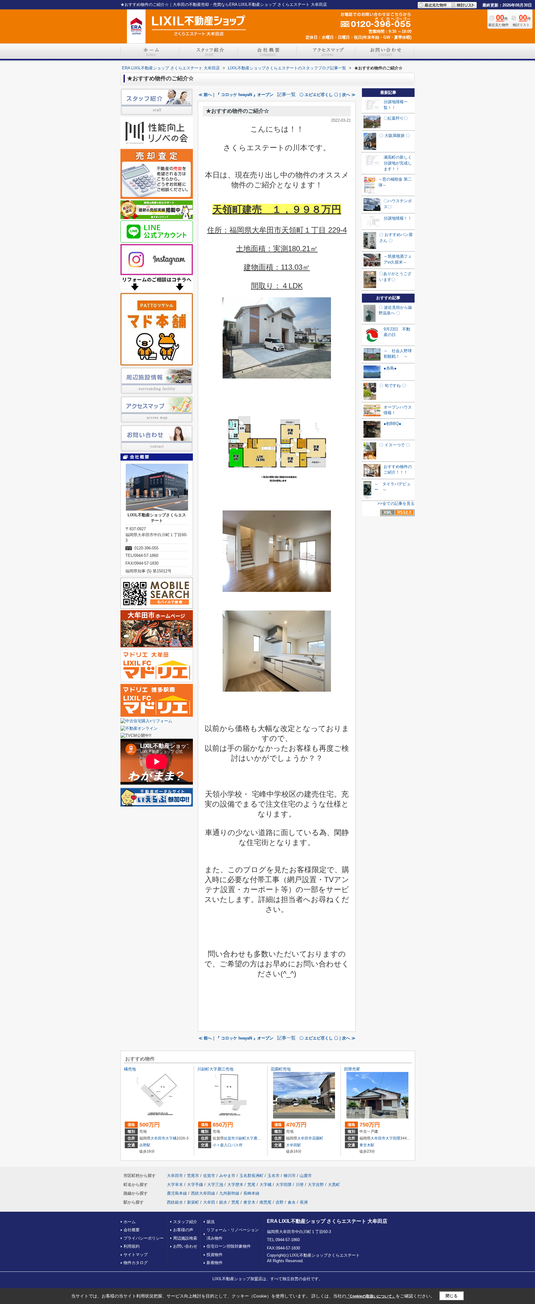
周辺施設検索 (185, 1238)
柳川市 (290, 1175)
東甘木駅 (366, 1145)
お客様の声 (183, 1229)
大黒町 (334, 1184)
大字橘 (170, 1138)
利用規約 (132, 1246)
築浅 (211, 1221)
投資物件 (215, 1254)
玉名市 (274, 1175)
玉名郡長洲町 (251, 1175)
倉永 (292, 1202)
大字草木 (175, 1184)
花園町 (317, 1138)
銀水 (223, 1202)
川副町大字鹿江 (248, 1138)
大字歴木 (235, 1184)
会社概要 (132, 1229)
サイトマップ (136, 1254)
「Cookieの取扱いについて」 (371, 1296)
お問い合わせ (185, 1246)
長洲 (304, 1202)
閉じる (452, 1295)
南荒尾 (265, 1202)
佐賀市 (229, 1138)
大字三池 (215, 1184)
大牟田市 (157, 1138)
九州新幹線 (229, 1193)
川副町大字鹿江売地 (215, 1069)
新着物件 (215, 1262)
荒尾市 (193, 1175)
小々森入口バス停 (227, 1145)
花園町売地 (281, 1069)
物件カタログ (136, 1262)
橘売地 (130, 1069)
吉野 (280, 1202)
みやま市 (227, 1175)
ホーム (130, 1221)
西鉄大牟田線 (203, 1193)
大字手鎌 (195, 1184)
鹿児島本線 (177, 1193)
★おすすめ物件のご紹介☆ (237, 111)
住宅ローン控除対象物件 (229, 1246)
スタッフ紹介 (185, 1221)
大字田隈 (392, 1138)
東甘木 (249, 1202)
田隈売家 (352, 1069)
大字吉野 (316, 1184)
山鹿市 (306, 1175)
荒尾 (251, 1184)
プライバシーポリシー (144, 1238)
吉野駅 (144, 1145)
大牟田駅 (293, 1145)
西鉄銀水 (175, 1202)
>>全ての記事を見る (396, 503)
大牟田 (209, 1202)
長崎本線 (251, 1193)
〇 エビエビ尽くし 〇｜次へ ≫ (327, 94)
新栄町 (193, 1202)
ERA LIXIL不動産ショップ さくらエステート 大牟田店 (327, 1221)
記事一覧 (286, 94)
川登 (300, 1184)
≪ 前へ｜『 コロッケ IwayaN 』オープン (235, 94)
